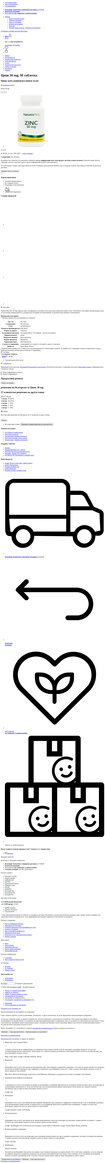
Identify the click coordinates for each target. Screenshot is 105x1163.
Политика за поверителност (10, 1035)
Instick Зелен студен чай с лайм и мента (18, 463)
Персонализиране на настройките (36, 1032)
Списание (8, 958)
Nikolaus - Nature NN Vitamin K (16, 453)
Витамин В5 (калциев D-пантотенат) (33, 367)
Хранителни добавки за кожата (16, 436)
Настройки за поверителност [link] (15, 998)
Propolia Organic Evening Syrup (15, 470)
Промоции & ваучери (12, 933)
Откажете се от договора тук (11, 1008)
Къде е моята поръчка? (13, 949)
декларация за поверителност (43, 1028)
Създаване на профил (12, 45)
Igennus (7, 448)
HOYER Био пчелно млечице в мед (17, 451)
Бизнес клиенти (10, 936)
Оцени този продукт (8, 383)
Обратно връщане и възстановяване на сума (20, 927)
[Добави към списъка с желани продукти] (1, 173)
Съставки (6, 352)
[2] (6, 356)
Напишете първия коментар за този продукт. (36, 424)
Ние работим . (21, 13)
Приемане (5, 1032)
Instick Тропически (11, 465)
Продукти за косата (11, 434)
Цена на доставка (15, 22)
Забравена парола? (11, 947)
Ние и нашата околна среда (14, 959)
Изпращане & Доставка (13, 925)
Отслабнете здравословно (14, 432)
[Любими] (6, 48)
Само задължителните (17, 1032)
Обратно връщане (15, 20)
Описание (6, 307)
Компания (8, 1003)
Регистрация (9, 945)
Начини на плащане (16, 24)
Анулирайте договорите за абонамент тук (19, 1000)
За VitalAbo (9, 968)
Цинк (4, 356)
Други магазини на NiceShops (15, 1005)
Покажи (4, 420)
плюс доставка (27, 153)
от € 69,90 (24, 9)
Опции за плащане (11, 929)
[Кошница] (54, 51)
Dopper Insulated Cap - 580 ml (15, 450)
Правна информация (10, 374)
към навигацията (11, 2)
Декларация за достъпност (14, 996)
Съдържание (7, 363)
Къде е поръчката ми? (16, 18)
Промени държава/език (24, 983)
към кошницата (10, 6)
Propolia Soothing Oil (12, 467)
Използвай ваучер (11, 951)
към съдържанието (11, 4)
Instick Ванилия (10, 469)
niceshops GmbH (15, 987)
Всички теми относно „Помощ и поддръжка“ (25, 28)
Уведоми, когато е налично (10, 171)
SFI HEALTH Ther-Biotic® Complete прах (19, 455)
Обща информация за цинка (12, 372)
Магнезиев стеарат (84, 367)
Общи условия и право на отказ (16, 994)
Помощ (7, 17)
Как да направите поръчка (14, 924)
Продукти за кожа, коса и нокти (16, 438)
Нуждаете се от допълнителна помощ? (18, 935)
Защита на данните (11, 992)
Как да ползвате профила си (15, 931)
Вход (6, 38)
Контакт (12, 26)
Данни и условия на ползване (15, 990)
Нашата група (10, 970)
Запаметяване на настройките (11, 1159)
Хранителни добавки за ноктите (16, 440)
